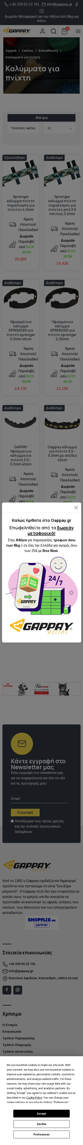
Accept (41, 1113)
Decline (41, 1124)
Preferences (41, 1134)
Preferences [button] (61, 1102)
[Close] (76, 507)
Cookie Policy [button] (34, 1097)
